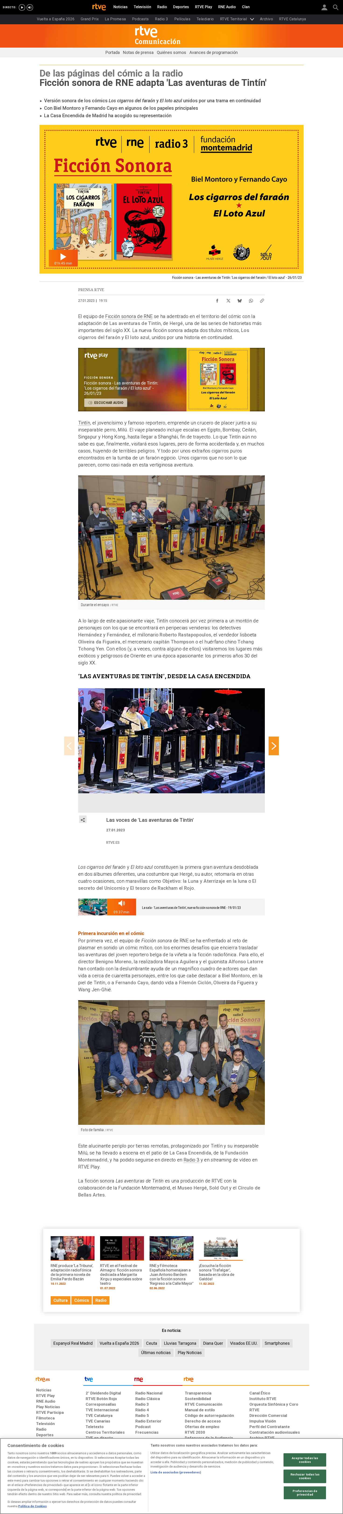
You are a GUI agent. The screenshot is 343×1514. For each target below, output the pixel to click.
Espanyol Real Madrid (73, 1343)
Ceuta (151, 1343)
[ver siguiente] (274, 746)
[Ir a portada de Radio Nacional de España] (157, 1380)
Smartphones (277, 1343)
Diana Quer (213, 1343)
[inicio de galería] (69, 746)
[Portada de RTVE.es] (99, 7)
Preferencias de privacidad (305, 1492)
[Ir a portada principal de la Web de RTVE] (58, 1379)
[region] (171, 1476)
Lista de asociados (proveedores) (175, 1472)
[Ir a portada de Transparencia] (245, 1380)
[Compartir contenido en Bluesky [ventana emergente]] (239, 299)
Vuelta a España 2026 (119, 1343)
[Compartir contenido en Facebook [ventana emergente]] (217, 299)
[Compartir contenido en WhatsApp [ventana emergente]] (250, 299)
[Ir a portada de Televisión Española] (108, 1380)
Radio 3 (191, 1160)
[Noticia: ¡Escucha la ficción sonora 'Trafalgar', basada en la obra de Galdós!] (221, 1262)
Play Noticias (190, 1352)
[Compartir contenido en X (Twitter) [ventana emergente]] (228, 299)
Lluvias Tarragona (180, 1343)
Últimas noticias (156, 1352)
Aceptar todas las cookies (305, 1460)
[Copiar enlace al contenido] (262, 299)
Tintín (84, 423)
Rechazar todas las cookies (304, 1476)
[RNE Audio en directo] (30, 7)
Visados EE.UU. (244, 1343)
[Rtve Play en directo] (22, 7)
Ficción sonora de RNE (129, 316)
